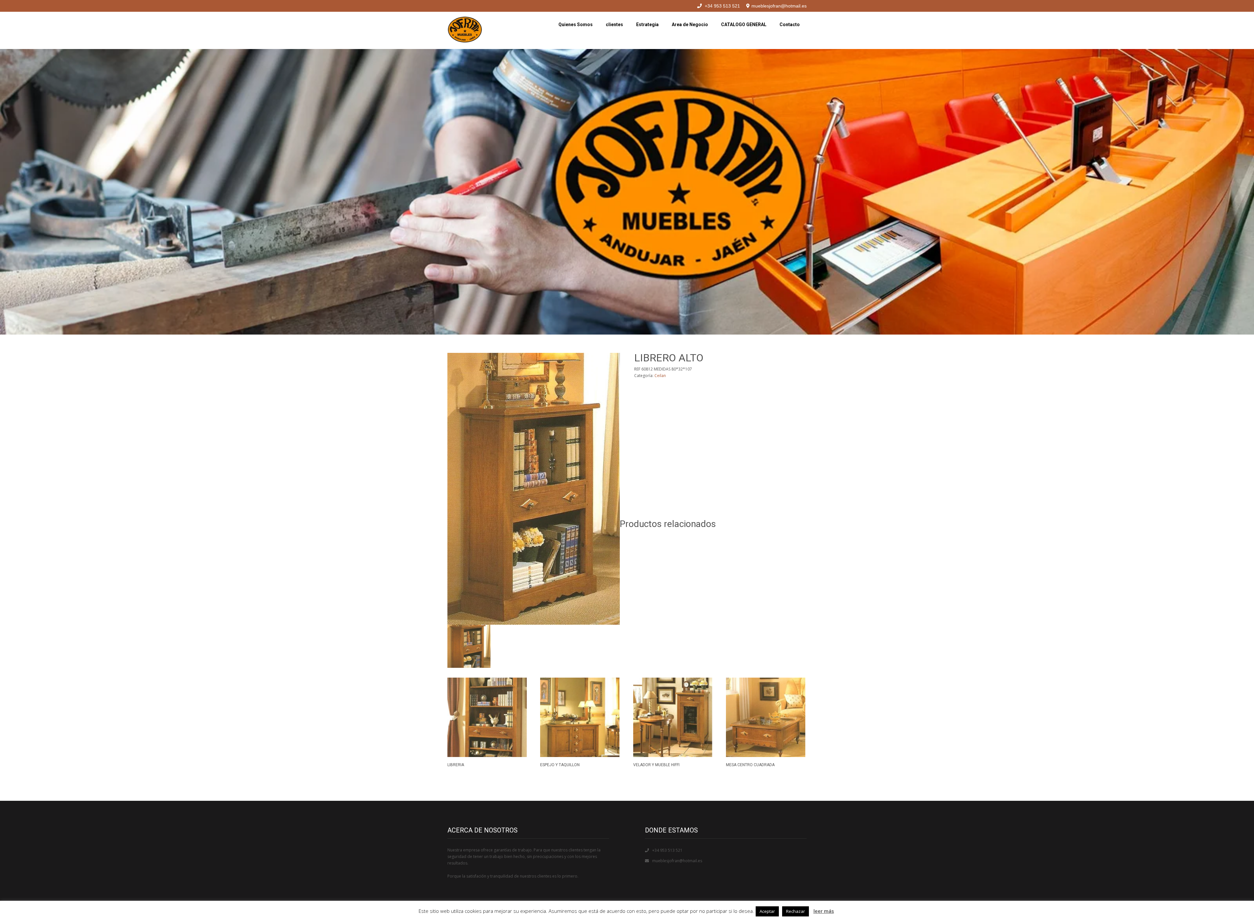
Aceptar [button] (767, 911)
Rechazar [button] (795, 911)
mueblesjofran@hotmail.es (677, 861)
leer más (823, 911)
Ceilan (660, 375)
